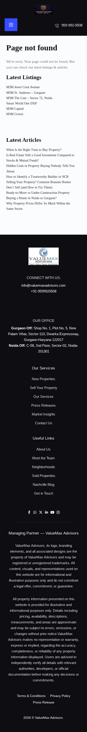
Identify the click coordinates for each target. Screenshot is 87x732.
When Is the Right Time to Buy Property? (33, 150)
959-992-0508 (71, 25)
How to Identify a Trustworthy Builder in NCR (37, 176)
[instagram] (58, 513)
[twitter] (41, 513)
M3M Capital (15, 108)
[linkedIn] (46, 513)
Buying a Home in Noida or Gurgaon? (31, 198)
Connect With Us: (44, 278)
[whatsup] (35, 513)
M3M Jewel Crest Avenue (23, 87)
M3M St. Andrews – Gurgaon (25, 92)
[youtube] (52, 513)
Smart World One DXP (21, 103)
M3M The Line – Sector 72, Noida (29, 98)
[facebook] (29, 513)
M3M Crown (14, 114)
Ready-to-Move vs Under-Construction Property (38, 192)
